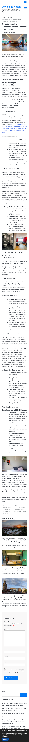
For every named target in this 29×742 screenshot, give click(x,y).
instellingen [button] (5, 736)
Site (5, 662)
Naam (6, 650)
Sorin (14, 32)
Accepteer (5, 739)
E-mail (6, 656)
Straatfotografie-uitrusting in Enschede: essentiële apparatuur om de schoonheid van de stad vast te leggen (14, 721)
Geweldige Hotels (11, 6)
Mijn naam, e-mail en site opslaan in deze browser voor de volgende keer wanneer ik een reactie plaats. (14, 671)
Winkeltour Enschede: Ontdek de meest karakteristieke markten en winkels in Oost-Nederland (14, 715)
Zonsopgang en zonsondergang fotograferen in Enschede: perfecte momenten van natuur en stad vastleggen (14, 728)
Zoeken (4, 691)
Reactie (6, 629)
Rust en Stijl (16, 499)
